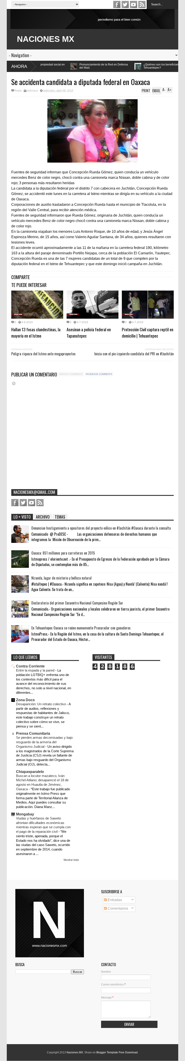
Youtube (133, 4)
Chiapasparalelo (30, 772)
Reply (18, 90)
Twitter (125, 4)
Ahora (19, 66)
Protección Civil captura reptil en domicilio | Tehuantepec (147, 332)
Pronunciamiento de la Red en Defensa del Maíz (63, 66)
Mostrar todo (71, 860)
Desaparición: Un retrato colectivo (41, 704)
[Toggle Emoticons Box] (13, 383)
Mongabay (25, 814)
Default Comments (71, 374)
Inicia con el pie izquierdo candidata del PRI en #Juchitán (134, 353)
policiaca (32, 90)
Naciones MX (75, 1052)
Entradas (114, 900)
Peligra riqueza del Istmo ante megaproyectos (43, 353)
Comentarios (117, 908)
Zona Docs (25, 700)
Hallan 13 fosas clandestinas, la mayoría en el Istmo (35, 332)
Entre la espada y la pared (35, 670)
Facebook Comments (99, 374)
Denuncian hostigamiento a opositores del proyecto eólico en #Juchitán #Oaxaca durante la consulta (101, 528)
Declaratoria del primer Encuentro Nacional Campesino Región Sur (77, 603)
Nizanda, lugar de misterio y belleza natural (61, 578)
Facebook (116, 4)
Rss (142, 4)
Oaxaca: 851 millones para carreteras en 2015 (63, 553)
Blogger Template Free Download (117, 1052)
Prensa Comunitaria (33, 733)
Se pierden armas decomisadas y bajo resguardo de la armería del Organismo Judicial (44, 742)
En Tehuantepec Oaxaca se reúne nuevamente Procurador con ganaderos (81, 628)
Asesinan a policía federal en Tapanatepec (89, 332)
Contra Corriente (30, 666)
